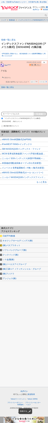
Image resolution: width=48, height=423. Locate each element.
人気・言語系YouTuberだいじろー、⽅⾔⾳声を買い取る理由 (24, 2)
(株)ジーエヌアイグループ (14, 264)
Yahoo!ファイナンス (18, 399)
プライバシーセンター (33, 402)
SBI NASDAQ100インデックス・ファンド (21, 149)
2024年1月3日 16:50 (34, 62)
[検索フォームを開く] (45, 15)
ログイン (36, 9)
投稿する (23, 411)
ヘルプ (28, 405)
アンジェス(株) (9, 278)
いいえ (43, 82)
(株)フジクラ (8, 274)
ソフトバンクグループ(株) (14, 250)
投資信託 (12, 20)
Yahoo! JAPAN (32, 399)
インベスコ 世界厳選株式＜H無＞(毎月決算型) (23, 168)
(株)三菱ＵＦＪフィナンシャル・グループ (22, 269)
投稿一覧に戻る (8, 40)
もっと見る (41, 182)
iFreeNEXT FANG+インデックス (17, 144)
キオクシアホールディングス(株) (18, 241)
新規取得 (31, 394)
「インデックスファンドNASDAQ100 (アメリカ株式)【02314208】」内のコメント (20, 119)
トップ (3, 20)
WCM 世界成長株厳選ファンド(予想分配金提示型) (25, 154)
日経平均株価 (9, 236)
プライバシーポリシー (15, 402)
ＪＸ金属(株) (8, 259)
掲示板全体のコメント (11, 126)
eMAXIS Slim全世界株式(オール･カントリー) (22, 172)
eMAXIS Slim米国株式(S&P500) (16, 139)
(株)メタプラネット (11, 245)
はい (34, 82)
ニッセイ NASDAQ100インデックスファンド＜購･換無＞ (25, 177)
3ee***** (7, 65)
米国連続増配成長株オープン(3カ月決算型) (21, 163)
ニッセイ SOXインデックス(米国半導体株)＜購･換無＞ (25, 158)
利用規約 (20, 405)
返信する (7, 78)
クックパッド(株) (10, 255)
